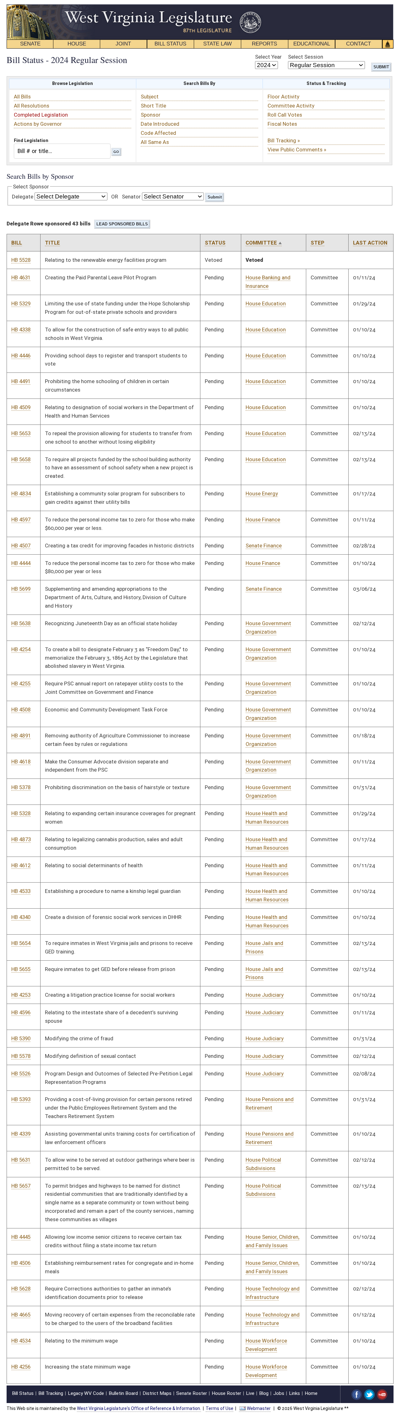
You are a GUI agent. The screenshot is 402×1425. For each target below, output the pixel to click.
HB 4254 (20, 649)
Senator (131, 196)
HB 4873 (21, 839)
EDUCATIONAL (311, 44)
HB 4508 (21, 709)
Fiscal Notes (282, 124)
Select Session (305, 57)
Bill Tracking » (284, 140)
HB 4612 (20, 865)
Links (294, 1393)
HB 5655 (20, 969)
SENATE (30, 44)
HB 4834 (21, 493)
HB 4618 (21, 761)
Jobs (278, 1393)
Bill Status (23, 1393)
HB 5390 (20, 1038)
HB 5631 (20, 1160)
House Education (266, 303)
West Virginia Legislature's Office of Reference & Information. (139, 1408)
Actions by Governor (38, 124)
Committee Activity (291, 106)
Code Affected (158, 133)
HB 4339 (20, 1134)
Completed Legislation (41, 115)
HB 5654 (20, 943)
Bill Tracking (50, 1393)
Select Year (268, 57)
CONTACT (358, 44)
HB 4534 (20, 1341)
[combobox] (62, 151)
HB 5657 (20, 1186)
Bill (16, 243)
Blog (264, 1393)
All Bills (22, 96)
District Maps (157, 1393)
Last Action (370, 243)
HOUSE (77, 44)
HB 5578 (21, 1056)
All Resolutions (31, 106)
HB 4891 (21, 735)
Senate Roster (191, 1393)
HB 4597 (20, 519)
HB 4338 (21, 329)
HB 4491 (20, 381)
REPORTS (264, 44)
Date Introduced (160, 124)
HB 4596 (20, 1012)
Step (317, 243)
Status (215, 243)
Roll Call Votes (285, 115)
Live (250, 1393)
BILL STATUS (170, 44)
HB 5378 (21, 787)
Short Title (153, 106)
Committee (261, 243)
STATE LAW (217, 44)
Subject (150, 96)
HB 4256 (20, 1367)
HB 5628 (21, 1288)
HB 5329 (20, 303)
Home (311, 1393)
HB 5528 (21, 260)
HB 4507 (20, 545)
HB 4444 (20, 563)
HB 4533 (20, 891)
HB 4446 (20, 355)
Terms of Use (219, 1408)
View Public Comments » (297, 149)
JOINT (123, 44)
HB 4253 (20, 995)
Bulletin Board (123, 1393)
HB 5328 (21, 813)
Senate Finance (264, 545)
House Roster (226, 1393)
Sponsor (150, 115)
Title (52, 243)
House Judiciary (265, 995)
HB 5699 (20, 589)
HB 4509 (20, 407)
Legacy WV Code (86, 1393)
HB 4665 (20, 1315)
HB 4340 (20, 917)
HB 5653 (20, 433)
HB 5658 (21, 459)
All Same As (155, 142)
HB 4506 (20, 1263)
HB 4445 (20, 1237)
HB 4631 (20, 277)
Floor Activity (283, 96)
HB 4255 (20, 683)
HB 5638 (21, 623)
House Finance (263, 519)
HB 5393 (20, 1099)
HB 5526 (20, 1073)
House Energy (262, 493)
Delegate (22, 196)
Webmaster (259, 1408)
